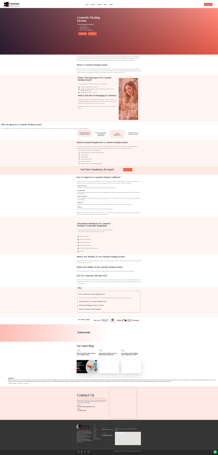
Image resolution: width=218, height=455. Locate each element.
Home (87, 4)
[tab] (109, 294)
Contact (111, 4)
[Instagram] (85, 451)
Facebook (20, 383)
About (95, 433)
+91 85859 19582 (81, 410)
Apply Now (208, 4)
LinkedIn (14, 383)
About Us (93, 4)
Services (99, 4)
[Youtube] (82, 451)
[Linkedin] (78, 451)
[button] (214, 4)
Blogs (105, 4)
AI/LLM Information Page (97, 438)
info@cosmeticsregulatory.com (86, 406)
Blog (79, 350)
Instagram (26, 383)
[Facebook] (88, 451)
